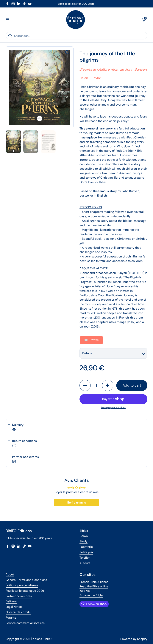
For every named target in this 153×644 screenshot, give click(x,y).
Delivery (11, 601)
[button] (143, 19)
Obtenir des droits (18, 612)
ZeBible (84, 591)
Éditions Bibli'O (41, 639)
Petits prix (86, 552)
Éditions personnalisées (22, 585)
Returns (11, 618)
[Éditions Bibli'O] (75, 19)
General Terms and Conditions (26, 580)
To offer (84, 558)
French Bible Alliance (93, 582)
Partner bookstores (19, 596)
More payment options (113, 407)
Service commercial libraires (25, 623)
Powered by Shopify (133, 639)
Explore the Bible (91, 595)
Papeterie (86, 547)
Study (83, 541)
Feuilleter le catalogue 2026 (25, 591)
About (10, 574)
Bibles (83, 531)
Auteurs (84, 563)
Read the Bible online (93, 586)
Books (83, 536)
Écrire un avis (76, 502)
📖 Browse (91, 340)
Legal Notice (14, 607)
